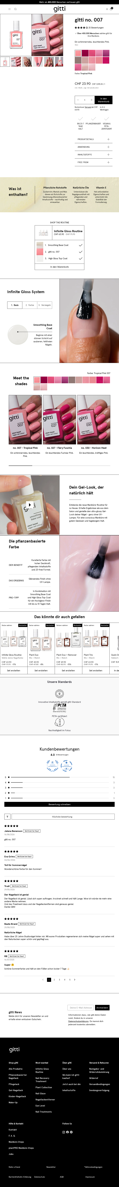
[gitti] (59, 9)
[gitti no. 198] (92, 67)
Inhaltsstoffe (68, 1090)
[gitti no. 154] (78, 67)
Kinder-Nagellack (17, 1096)
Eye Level (40, 1105)
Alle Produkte (15, 1069)
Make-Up (13, 1102)
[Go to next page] (75, 980)
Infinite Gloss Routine (42, 1070)
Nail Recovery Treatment (42, 1080)
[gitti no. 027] (85, 53)
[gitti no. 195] (85, 67)
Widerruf (93, 1078)
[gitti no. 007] (78, 53)
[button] (82, 27)
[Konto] (107, 9)
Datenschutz (39, 1177)
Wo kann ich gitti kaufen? (70, 1076)
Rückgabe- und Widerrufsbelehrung (99, 1070)
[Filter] (7, 817)
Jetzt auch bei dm (71, 1084)
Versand (88, 107)
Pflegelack (14, 1084)
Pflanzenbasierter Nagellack (18, 1076)
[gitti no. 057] (99, 60)
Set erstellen (13, 670)
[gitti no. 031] (99, 53)
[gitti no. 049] (85, 60)
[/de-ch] (14, 1050)
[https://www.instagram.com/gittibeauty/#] (63, 1133)
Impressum (90, 1177)
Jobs (11, 1154)
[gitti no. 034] (106, 53)
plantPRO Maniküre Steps (21, 1148)
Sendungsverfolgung (99, 1090)
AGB (62, 1177)
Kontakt (13, 1129)
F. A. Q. (12, 1136)
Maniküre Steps (16, 1142)
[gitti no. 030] (92, 53)
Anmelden (102, 1007)
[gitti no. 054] (92, 60)
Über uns (66, 1069)
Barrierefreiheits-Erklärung (20, 1177)
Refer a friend (14, 1167)
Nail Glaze (41, 1093)
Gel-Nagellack (16, 1090)
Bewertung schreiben (60, 804)
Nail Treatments (44, 1111)
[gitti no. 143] (106, 60)
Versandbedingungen (99, 1084)
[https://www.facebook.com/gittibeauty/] (67, 1132)
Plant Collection (44, 1087)
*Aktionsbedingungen (93, 1167)
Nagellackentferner (45, 1099)
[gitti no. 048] (78, 60)
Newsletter (51, 1167)
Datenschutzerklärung (78, 1021)
